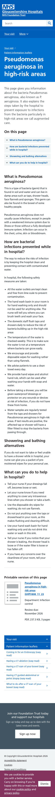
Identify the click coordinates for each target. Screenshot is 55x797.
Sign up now (28, 734)
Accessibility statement (15, 760)
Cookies (8, 765)
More (23, 34)
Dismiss (44, 783)
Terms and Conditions (15, 769)
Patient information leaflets (18, 52)
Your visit (8, 48)
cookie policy (23, 789)
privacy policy (11, 793)
